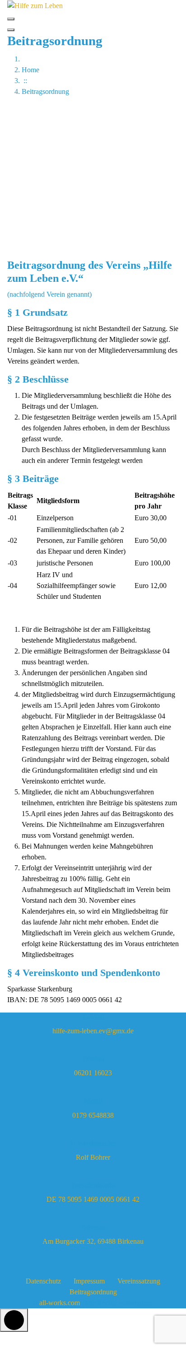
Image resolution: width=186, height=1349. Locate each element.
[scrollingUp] (14, 1320)
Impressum (89, 1281)
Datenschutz (43, 1281)
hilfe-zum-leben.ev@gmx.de (93, 1031)
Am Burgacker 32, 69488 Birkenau (93, 1241)
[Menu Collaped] (10, 19)
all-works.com (59, 1303)
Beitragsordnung (93, 1292)
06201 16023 (93, 1073)
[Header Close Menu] (10, 29)
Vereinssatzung (138, 1281)
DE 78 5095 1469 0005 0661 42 (93, 1199)
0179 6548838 (93, 1115)
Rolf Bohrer (93, 1157)
